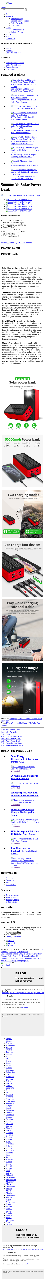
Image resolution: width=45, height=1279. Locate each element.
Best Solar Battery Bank (10, 730)
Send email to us (25, 242)
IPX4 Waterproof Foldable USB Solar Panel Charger (23, 101)
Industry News (17, 32)
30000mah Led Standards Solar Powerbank (24, 777)
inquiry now (6, 917)
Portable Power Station (20, 21)
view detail (15, 771)
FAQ (8, 882)
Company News (17, 30)
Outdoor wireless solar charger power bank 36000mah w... (23, 177)
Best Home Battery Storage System (15, 960)
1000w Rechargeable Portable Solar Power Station (23, 118)
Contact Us (10, 39)
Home (8, 14)
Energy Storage (17, 19)
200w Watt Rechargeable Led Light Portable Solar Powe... (22, 142)
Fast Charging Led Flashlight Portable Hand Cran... (24, 851)
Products (9, 16)
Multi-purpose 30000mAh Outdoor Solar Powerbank (24, 794)
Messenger (14, 242)
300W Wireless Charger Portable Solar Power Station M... (24, 131)
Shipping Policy (12, 900)
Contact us (10, 880)
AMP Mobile (22, 952)
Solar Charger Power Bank (11, 736)
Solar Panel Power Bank (10, 741)
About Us (10, 36)
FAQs (8, 34)
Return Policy (11, 902)
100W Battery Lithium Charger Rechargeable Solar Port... (23, 155)
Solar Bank (5, 734)
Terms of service (12, 895)
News (8, 27)
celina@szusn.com (13, 936)
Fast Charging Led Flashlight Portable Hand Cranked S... (22, 90)
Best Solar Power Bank (10, 732)
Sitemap (13, 952)
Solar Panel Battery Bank (11, 739)
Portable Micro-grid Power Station (24, 165)
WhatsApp (5, 242)
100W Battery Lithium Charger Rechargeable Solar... (22, 812)
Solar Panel (15, 25)
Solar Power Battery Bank (11, 743)
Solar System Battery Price (29, 958)
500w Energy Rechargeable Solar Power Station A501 (24, 759)
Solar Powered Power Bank (12, 745)
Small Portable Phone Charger (13, 954)
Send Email (5, 965)
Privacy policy (11, 897)
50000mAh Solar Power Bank (23, 108)
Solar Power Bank (18, 23)
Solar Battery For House (17, 956)
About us (9, 878)
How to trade (11, 885)
